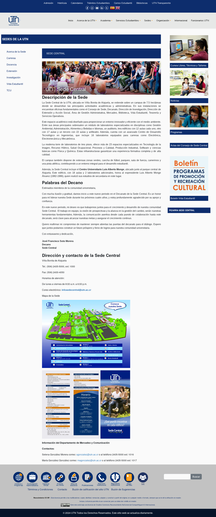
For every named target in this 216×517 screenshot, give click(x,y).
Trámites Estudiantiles (98, 3)
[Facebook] (87, 8)
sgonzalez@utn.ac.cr (87, 454)
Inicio (70, 20)
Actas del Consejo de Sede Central (189, 145)
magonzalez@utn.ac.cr (89, 460)
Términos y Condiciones (40, 489)
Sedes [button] (147, 20)
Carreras (11, 58)
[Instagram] (92, 8)
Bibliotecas (142, 3)
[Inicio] (14, 20)
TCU (9, 90)
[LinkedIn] (102, 8)
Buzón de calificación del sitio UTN (90, 489)
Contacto (62, 489)
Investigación (13, 77)
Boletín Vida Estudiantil (183, 198)
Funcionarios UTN (200, 20)
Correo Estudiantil (123, 3)
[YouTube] (97, 8)
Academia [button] (105, 20)
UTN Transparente (161, 3)
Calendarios (77, 3)
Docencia (12, 64)
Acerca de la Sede (16, 51)
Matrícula (62, 3)
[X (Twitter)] (107, 8)
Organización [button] (162, 20)
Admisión (48, 3)
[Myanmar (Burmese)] (123, 9)
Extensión (12, 71)
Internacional (181, 20)
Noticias (175, 100)
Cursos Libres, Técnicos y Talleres (189, 65)
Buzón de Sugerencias (123, 489)
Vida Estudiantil (15, 84)
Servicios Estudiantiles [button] (127, 20)
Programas (176, 132)
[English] (117, 9)
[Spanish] (112, 9)
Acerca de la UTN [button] (86, 20)
